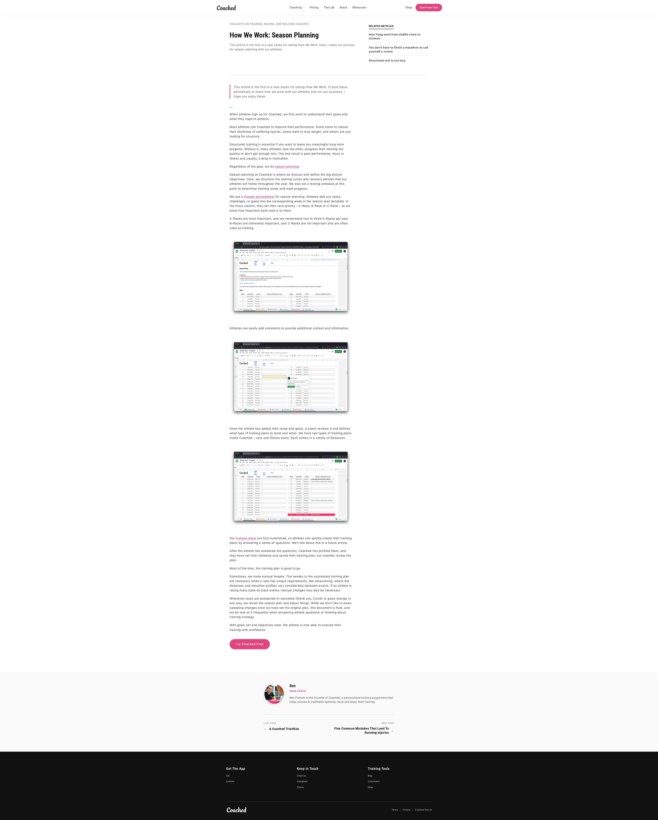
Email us (301, 776)
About (343, 7)
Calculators (374, 781)
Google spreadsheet (259, 196)
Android (230, 781)
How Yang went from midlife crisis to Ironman (395, 36)
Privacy (406, 810)
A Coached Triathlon (281, 729)
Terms (395, 810)
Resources (359, 7)
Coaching (296, 7)
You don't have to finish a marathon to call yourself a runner (398, 49)
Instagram (302, 781)
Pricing (314, 7)
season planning (287, 166)
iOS (228, 776)
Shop (408, 7)
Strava (300, 787)
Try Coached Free (250, 644)
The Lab (329, 7)
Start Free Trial (429, 7)
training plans (246, 538)
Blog (370, 776)
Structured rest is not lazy (387, 60)
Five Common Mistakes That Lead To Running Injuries (364, 730)
